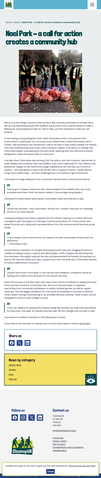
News (17, 22)
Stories (12, 369)
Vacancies (58, 437)
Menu (92, 4)
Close (50, 471)
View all (13, 379)
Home (9, 22)
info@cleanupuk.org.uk (64, 430)
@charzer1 (84, 323)
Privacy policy (60, 441)
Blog (11, 374)
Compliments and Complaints (68, 447)
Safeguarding (59, 450)
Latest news (15, 365)
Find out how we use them (82, 465)
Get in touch (59, 444)
